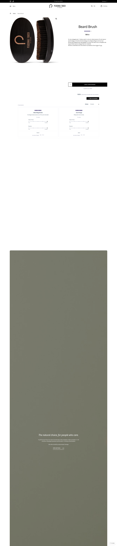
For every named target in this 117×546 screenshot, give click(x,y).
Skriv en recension (94, 99)
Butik (14, 13)
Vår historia (56, 448)
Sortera (86, 104)
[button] (87, 31)
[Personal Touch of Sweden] (57, 6)
